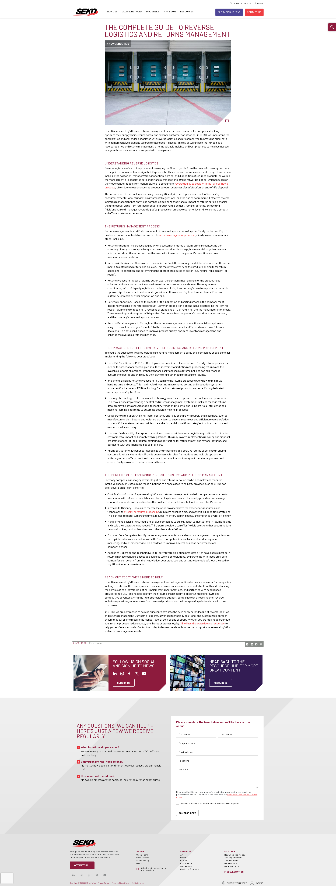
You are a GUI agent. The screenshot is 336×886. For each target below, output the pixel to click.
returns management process (176, 235)
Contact (229, 851)
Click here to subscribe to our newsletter (153, 869)
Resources (187, 11)
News (139, 863)
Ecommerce (186, 863)
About (140, 851)
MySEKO (259, 883)
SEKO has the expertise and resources (202, 623)
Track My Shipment (233, 857)
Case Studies (142, 857)
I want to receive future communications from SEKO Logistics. (210, 803)
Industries (152, 11)
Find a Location (234, 871)
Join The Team (231, 860)
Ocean (183, 857)
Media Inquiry (230, 863)
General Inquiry (231, 866)
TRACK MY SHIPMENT (237, 883)
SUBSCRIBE (123, 682)
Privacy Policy (103, 883)
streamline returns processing (141, 511)
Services (112, 11)
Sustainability (142, 860)
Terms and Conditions (120, 883)
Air (181, 854)
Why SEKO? (169, 11)
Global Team (142, 854)
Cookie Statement (138, 883)
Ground (183, 860)
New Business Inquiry (234, 854)
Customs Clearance (189, 869)
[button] (332, 27)
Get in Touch (82, 865)
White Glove (186, 866)
